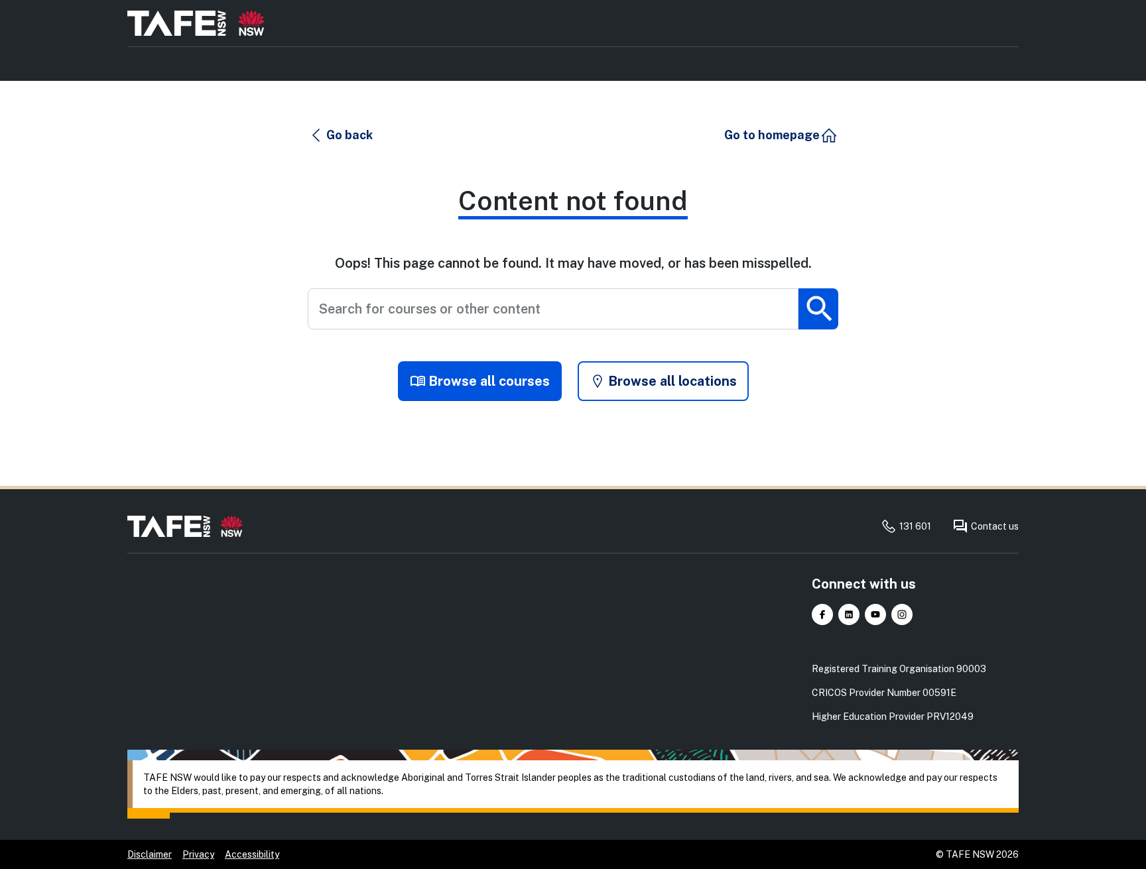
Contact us (995, 526)
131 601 (915, 526)
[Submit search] (818, 308)
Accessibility (252, 854)
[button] (341, 135)
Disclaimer (149, 854)
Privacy (198, 854)
